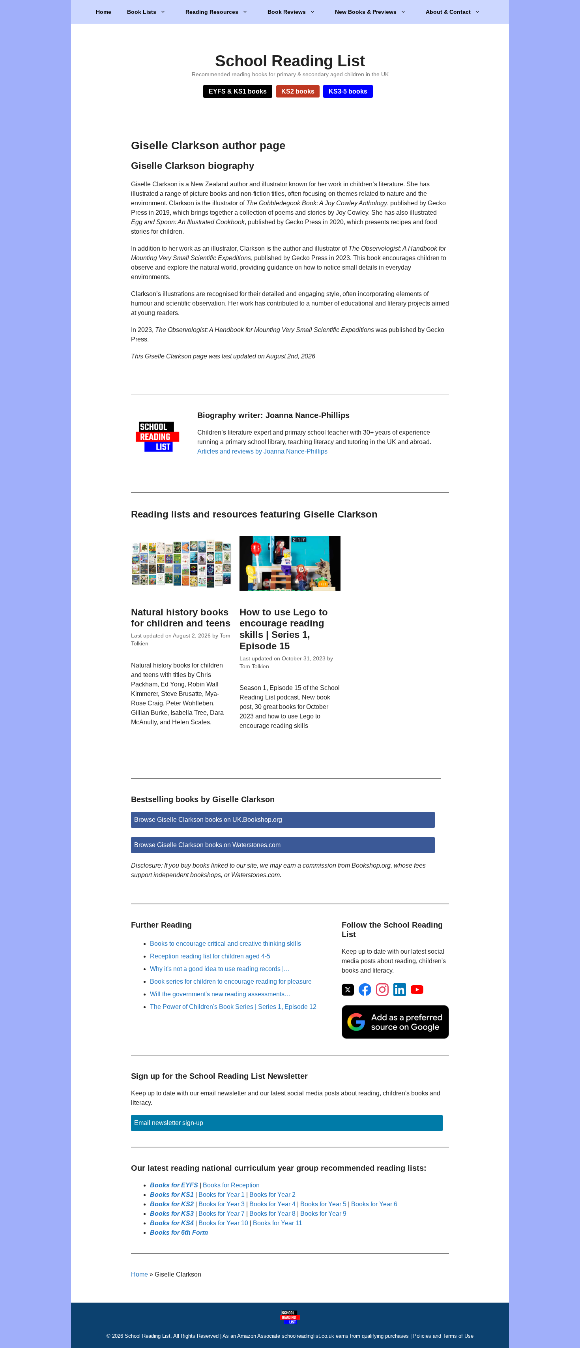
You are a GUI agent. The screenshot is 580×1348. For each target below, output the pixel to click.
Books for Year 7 (221, 1213)
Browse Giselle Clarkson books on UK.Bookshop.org (208, 819)
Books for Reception (231, 1185)
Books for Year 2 (272, 1194)
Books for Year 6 (374, 1204)
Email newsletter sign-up (168, 1122)
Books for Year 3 (221, 1204)
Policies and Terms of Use (443, 1336)
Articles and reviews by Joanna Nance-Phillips (262, 451)
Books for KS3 (172, 1213)
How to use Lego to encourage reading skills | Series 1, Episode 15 (283, 629)
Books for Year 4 (272, 1204)
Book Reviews (287, 12)
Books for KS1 (172, 1194)
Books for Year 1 (221, 1194)
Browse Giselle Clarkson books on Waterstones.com (207, 845)
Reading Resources (211, 12)
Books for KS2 (172, 1204)
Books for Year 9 (323, 1213)
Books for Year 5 (323, 1204)
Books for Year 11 (277, 1223)
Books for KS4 (172, 1223)
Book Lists (141, 12)
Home (103, 12)
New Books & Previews (366, 12)
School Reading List (290, 60)
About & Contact (448, 12)
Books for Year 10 (223, 1223)
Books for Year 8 (272, 1213)
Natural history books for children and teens (180, 618)
